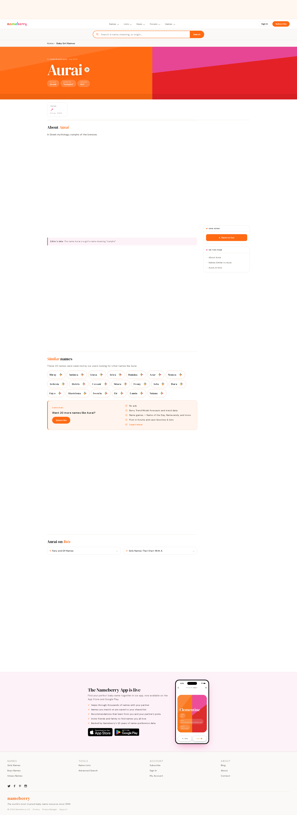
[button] (226, 237)
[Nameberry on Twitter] (9, 786)
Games (168, 24)
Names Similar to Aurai (220, 262)
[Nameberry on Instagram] (25, 786)
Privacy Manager (49, 809)
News (139, 24)
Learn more (136, 424)
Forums (153, 24)
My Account (156, 775)
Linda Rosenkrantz (58, 59)
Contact (225, 775)
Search (196, 34)
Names (112, 24)
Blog (223, 765)
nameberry (18, 798)
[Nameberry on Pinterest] (20, 786)
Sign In (264, 24)
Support (63, 809)
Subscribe (281, 24)
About (224, 770)
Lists (126, 24)
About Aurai (215, 257)
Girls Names (13, 765)
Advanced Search (88, 770)
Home (50, 43)
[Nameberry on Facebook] (14, 786)
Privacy (36, 809)
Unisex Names (14, 775)
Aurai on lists (215, 267)
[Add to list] (86, 69)
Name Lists (85, 765)
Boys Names (14, 770)
